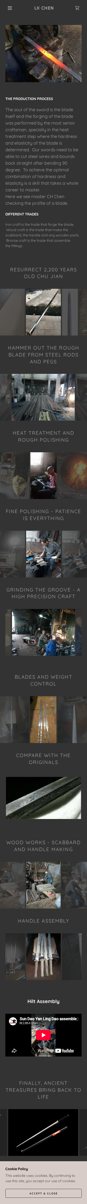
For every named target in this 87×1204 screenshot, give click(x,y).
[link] (44, 8)
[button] (9, 8)
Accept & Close (43, 1193)
